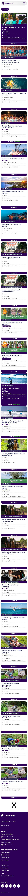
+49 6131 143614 (8, 838)
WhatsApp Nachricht (9, 841)
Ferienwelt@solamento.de (11, 843)
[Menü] (24, 3)
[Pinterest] (14, 890)
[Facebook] (2, 890)
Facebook (6, 859)
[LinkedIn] (10, 890)
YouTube (5, 864)
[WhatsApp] (18, 890)
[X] (6, 890)
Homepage (6, 856)
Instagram (6, 861)
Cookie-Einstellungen (7, 880)
